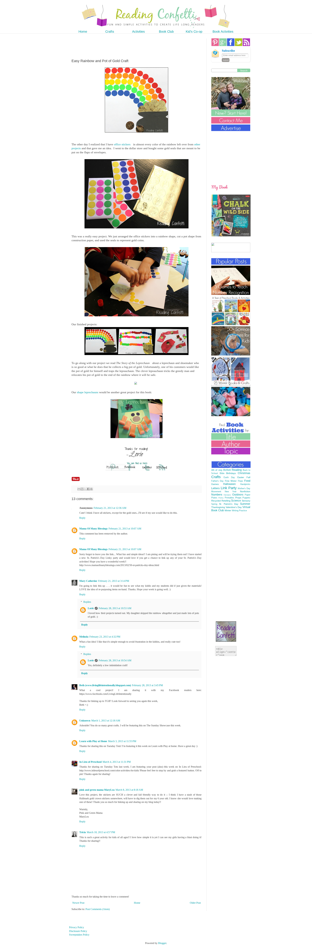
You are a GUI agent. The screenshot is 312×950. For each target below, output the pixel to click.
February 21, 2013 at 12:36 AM (110, 508)
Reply (82, 517)
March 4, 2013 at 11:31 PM (117, 761)
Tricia (82, 832)
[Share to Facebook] (88, 489)
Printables (229, 498)
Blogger (162, 943)
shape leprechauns (87, 392)
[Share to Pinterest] (91, 489)
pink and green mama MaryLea (97, 789)
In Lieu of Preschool (90, 761)
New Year (231, 491)
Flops (240, 481)
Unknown (84, 720)
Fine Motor (231, 481)
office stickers (122, 144)
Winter (228, 510)
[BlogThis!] (82, 489)
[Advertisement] (131, 45)
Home (82, 31)
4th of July (216, 470)
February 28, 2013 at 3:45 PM (147, 685)
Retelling (225, 500)
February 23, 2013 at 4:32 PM (104, 636)
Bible (222, 473)
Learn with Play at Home (93, 741)
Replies (87, 601)
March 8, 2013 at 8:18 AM (129, 789)
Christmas (244, 473)
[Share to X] (85, 489)
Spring (214, 504)
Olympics (227, 495)
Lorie (91, 608)
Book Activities (223, 31)
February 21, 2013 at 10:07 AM (125, 528)
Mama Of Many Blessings (93, 528)
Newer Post (78, 902)
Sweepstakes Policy (79, 934)
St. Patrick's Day (228, 504)
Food (247, 480)
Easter (240, 477)
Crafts (109, 31)
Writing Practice (239, 510)
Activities (138, 31)
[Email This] (79, 489)
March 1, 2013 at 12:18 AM (105, 720)
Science (236, 500)
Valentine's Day (234, 507)
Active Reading (232, 469)
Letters (215, 488)
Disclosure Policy (78, 931)
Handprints (245, 484)
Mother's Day (244, 488)
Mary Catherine (88, 581)
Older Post (195, 902)
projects (76, 148)
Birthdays (231, 473)
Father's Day (217, 481)
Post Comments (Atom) (97, 909)
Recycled (216, 500)
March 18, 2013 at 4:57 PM (101, 832)
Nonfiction (245, 491)
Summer (245, 503)
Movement (216, 491)
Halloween (229, 484)
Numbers (216, 494)
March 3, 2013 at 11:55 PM (122, 741)
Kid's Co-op (194, 31)
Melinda (83, 636)
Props (238, 497)
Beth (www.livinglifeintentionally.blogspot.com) (105, 685)
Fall (248, 477)
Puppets (246, 498)
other (197, 144)
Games (215, 484)
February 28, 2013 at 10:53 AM (115, 608)
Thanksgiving (218, 507)
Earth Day (229, 477)
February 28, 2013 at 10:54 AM (115, 660)
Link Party (229, 488)
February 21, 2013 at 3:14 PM (113, 581)
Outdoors (237, 494)
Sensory (246, 500)
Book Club (166, 31)
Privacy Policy (76, 927)
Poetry (221, 498)
